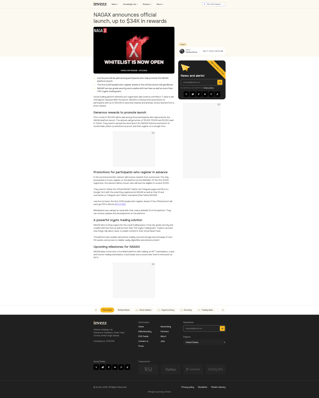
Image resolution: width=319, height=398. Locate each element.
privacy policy (209, 88)
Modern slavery (218, 387)
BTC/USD (120, 204)
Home (141, 326)
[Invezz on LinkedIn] (205, 94)
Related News (124, 310)
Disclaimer (202, 387)
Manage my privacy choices (159, 392)
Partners (164, 331)
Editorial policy (145, 331)
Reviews (146, 4)
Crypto (182, 44)
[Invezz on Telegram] (192, 94)
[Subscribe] (219, 82)
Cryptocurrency (167, 310)
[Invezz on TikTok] (217, 94)
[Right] (223, 309)
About (159, 4)
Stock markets (145, 310)
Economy (188, 310)
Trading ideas (207, 310)
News (114, 4)
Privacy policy (187, 387)
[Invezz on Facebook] (199, 94)
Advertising (165, 326)
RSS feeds (143, 336)
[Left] (95, 309)
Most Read (107, 310)
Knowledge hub (129, 4)
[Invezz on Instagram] (211, 94)
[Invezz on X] (186, 94)
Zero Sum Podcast (214, 4)
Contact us (143, 341)
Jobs (162, 341)
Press (141, 346)
